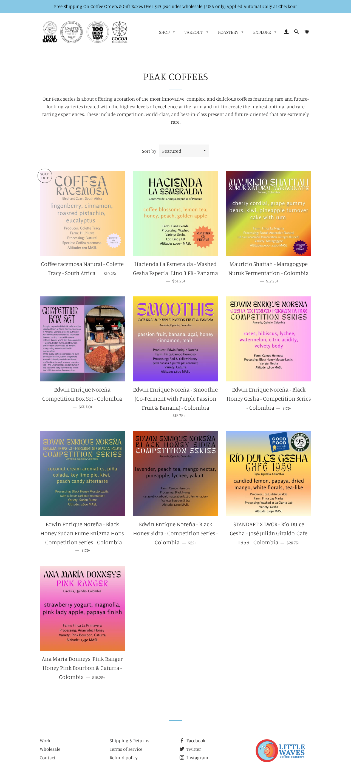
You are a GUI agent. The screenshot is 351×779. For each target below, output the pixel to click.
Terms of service (126, 749)
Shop (165, 32)
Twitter (193, 749)
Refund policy (124, 757)
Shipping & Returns (129, 740)
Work (45, 740)
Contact (47, 757)
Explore (262, 32)
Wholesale (50, 749)
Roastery (228, 32)
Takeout (194, 32)
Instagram (196, 757)
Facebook (195, 740)
